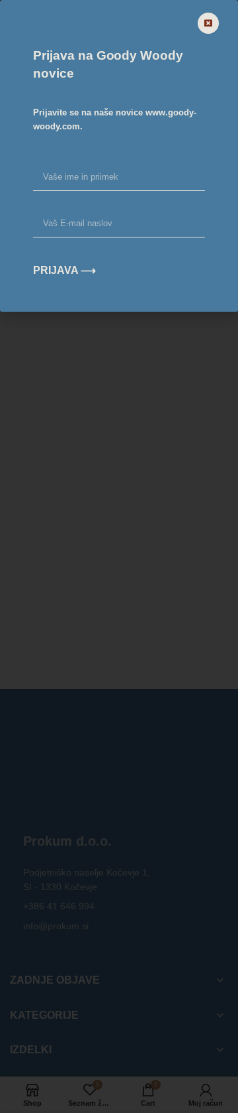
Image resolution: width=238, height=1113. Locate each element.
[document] (119, 556)
